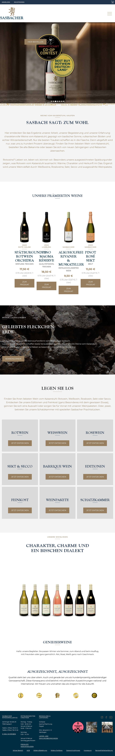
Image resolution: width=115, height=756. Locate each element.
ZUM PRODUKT (24, 283)
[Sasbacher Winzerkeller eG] (12, 13)
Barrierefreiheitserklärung (104, 750)
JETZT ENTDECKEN (20, 443)
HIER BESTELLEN (35, 42)
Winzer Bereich (18, 750)
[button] (51, 101)
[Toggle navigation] (109, 13)
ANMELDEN (6, 2)
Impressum (88, 750)
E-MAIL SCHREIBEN (9, 734)
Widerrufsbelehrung (40, 750)
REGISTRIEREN (19, 2)
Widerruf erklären (57, 750)
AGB (28, 750)
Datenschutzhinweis (73, 750)
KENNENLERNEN (13, 359)
